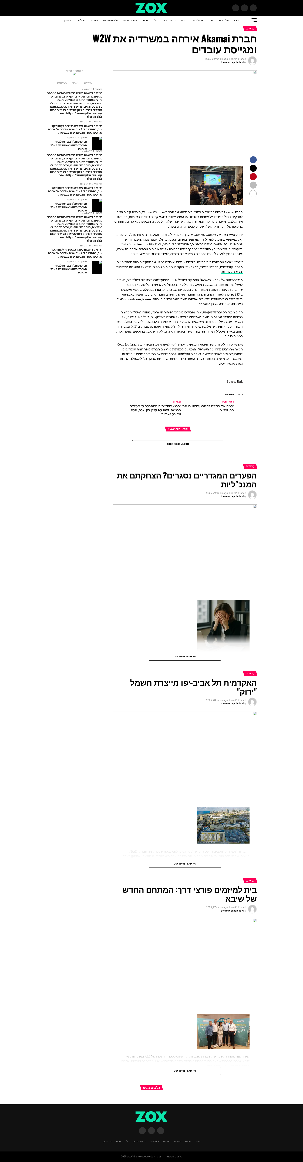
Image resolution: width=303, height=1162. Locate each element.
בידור (236, 20)
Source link (235, 381)
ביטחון (67, 20)
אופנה (188, 1141)
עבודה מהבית (130, 20)
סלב (155, 20)
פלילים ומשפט (110, 20)
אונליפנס (80, 20)
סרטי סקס (107, 1141)
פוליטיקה (224, 20)
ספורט (211, 20)
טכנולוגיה (198, 20)
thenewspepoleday (232, 62)
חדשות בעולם (169, 20)
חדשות (184, 20)
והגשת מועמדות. (232, 272)
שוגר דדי (94, 20)
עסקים (166, 1141)
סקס (145, 20)
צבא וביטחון (139, 1141)
